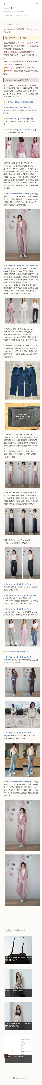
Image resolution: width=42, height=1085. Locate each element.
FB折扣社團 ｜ (8, 15)
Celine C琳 (7, 8)
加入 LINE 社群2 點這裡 (25, 43)
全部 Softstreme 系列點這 (17, 651)
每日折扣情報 (13, 916)
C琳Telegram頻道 (17, 52)
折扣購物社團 (15, 61)
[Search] (37, 3)
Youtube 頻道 (12, 71)
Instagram (10, 67)
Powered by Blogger (22, 1078)
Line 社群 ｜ (19, 15)
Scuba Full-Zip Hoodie (16, 119)
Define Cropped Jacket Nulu (19, 130)
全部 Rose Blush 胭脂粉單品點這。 (20, 102)
